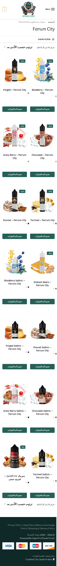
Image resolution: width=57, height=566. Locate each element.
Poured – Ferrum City (14, 216)
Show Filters (42, 39)
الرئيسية (49, 22)
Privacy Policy (12, 521)
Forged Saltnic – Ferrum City (14, 344)
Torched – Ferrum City (40, 218)
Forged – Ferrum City (14, 88)
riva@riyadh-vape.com (41, 552)
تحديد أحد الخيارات (41, 108)
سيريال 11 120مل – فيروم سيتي (14, 474)
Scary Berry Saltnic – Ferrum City (14, 410)
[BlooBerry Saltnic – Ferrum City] (14, 261)
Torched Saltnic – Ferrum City (40, 472)
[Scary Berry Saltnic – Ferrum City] (14, 389)
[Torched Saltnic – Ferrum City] (40, 453)
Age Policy (27, 521)
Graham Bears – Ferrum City (40, 282)
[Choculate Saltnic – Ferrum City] (40, 389)
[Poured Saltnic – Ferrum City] (40, 325)
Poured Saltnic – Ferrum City (41, 346)
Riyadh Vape (31, 531)
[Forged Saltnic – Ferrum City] (14, 325)
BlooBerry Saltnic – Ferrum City (14, 282)
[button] (4, 9)
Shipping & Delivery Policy (39, 524)
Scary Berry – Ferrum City (14, 154)
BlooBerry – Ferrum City (40, 90)
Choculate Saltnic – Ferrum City (40, 408)
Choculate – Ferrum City (40, 154)
